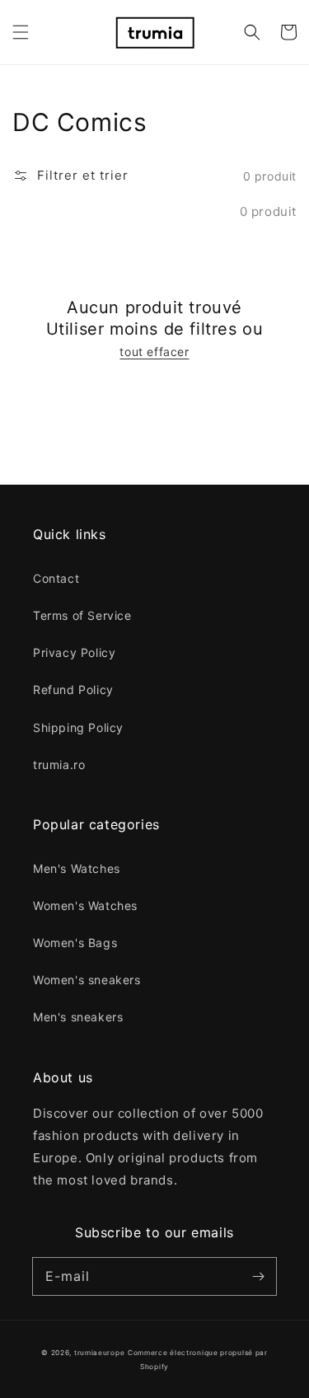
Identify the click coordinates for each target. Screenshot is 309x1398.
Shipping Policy (78, 727)
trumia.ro (59, 765)
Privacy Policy (74, 652)
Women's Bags (75, 943)
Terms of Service (82, 615)
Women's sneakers (87, 980)
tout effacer (154, 352)
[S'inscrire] (258, 1276)
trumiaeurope (99, 1353)
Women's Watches (85, 905)
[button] (20, 32)
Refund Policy (73, 690)
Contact (56, 578)
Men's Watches (76, 868)
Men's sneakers (78, 1017)
